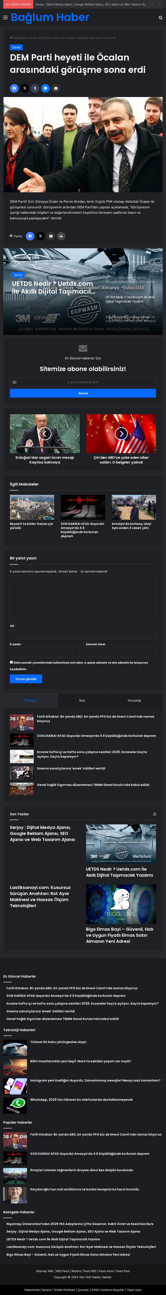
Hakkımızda (32, 1290)
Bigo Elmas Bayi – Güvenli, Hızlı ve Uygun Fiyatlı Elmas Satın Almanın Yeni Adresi (49, 287)
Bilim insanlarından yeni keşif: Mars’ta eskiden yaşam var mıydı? (80, 1061)
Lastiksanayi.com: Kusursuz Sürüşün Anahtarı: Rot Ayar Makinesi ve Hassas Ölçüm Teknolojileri (40, 896)
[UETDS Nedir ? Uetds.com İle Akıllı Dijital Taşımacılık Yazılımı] (121, 844)
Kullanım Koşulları (112, 1290)
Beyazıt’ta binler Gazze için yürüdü (31, 526)
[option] (83, 291)
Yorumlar (134, 700)
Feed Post (123, 1271)
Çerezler (83, 1290)
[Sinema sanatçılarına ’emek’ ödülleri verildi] (22, 773)
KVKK (95, 1290)
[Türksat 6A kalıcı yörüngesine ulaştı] (15, 1048)
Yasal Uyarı (134, 1290)
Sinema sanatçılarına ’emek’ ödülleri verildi (71, 768)
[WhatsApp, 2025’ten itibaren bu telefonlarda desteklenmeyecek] (15, 1105)
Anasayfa (19, 38)
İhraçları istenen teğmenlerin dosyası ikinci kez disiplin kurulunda (81, 1170)
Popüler (31, 700)
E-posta (16, 644)
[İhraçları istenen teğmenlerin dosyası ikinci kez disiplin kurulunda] (15, 1176)
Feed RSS (90, 1271)
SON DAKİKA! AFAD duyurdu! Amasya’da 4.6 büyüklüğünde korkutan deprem (82, 530)
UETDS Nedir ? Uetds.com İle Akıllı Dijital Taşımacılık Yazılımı (75, 4)
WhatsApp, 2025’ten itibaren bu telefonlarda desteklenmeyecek (81, 1099)
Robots (76, 1271)
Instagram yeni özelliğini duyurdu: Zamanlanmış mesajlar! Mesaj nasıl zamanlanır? (95, 1080)
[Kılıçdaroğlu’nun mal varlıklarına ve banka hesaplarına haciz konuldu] (15, 1195)
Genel (32, 38)
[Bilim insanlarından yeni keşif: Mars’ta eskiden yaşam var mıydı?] (15, 1067)
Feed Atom (106, 1271)
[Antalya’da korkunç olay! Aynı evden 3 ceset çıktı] (134, 507)
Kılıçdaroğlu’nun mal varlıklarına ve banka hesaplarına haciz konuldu (84, 1189)
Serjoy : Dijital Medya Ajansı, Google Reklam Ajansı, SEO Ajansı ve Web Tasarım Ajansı (42, 833)
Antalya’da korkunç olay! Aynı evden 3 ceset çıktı (131, 526)
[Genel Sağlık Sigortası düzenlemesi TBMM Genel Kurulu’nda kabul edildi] (22, 789)
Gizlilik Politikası (64, 1290)
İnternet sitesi (95, 644)
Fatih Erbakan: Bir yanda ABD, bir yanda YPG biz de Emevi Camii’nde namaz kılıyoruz (95, 1134)
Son (82, 700)
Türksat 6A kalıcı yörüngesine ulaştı (58, 1042)
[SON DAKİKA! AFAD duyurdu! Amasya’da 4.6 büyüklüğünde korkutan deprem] (83, 507)
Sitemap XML (45, 1271)
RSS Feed (62, 1271)
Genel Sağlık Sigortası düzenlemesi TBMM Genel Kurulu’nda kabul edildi (93, 785)
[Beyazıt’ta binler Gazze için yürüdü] (32, 507)
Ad (13, 626)
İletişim (46, 1290)
